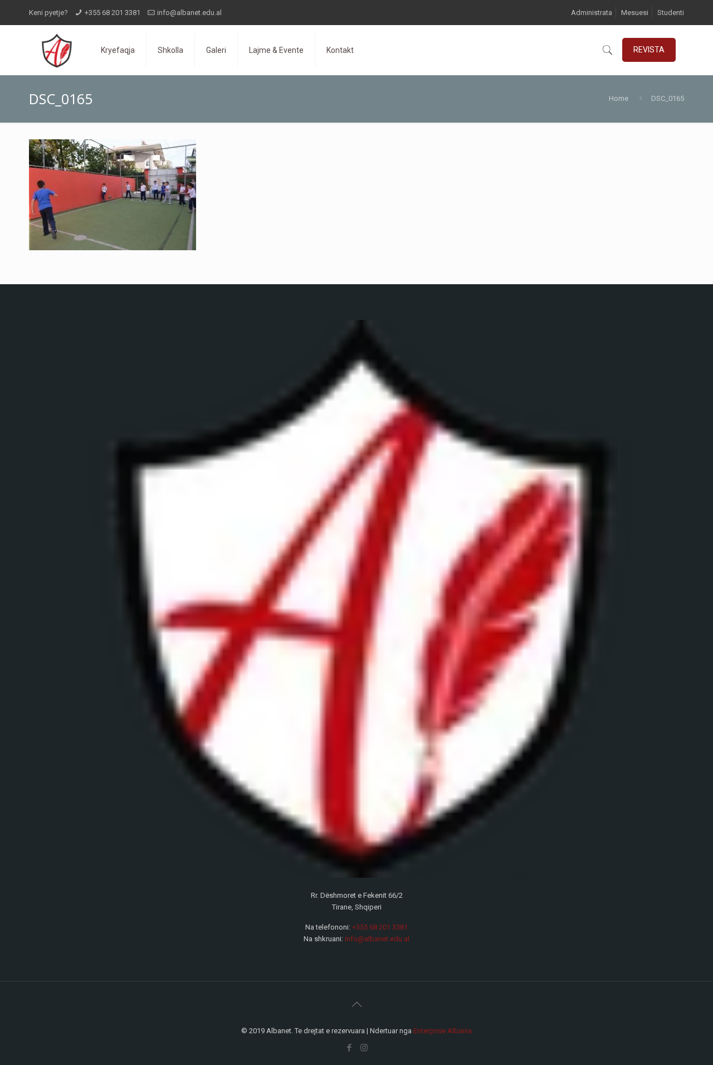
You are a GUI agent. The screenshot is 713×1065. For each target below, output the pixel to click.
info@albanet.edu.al (189, 12)
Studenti (670, 12)
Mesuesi (634, 12)
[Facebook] (349, 1048)
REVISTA (649, 49)
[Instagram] (364, 1048)
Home (618, 98)
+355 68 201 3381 (112, 12)
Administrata (591, 12)
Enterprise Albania (442, 1031)
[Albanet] (56, 50)
